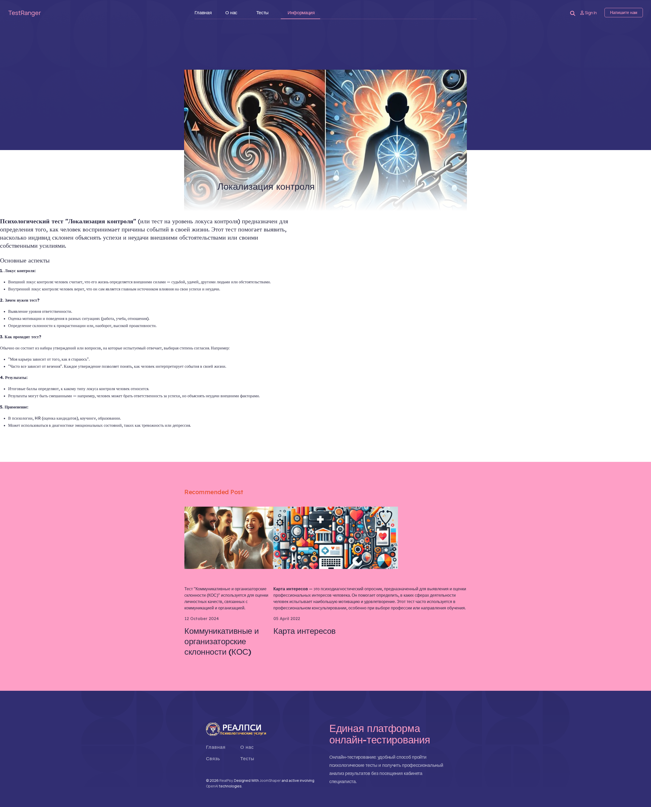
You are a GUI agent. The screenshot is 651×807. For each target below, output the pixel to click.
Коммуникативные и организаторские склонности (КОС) (221, 641)
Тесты (262, 13)
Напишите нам (623, 12)
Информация (301, 13)
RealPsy (225, 780)
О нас (231, 13)
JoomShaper (270, 780)
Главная (203, 13)
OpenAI (212, 786)
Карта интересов (304, 631)
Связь (213, 758)
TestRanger (24, 13)
